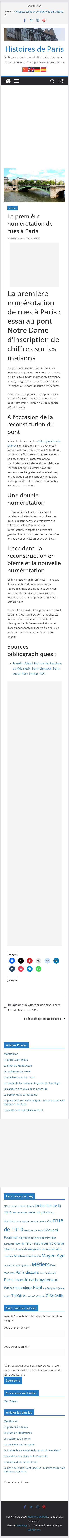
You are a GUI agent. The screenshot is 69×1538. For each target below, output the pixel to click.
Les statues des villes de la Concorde (25, 1089)
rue (44, 1288)
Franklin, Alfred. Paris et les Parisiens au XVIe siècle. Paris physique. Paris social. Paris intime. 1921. (37, 668)
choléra (43, 1221)
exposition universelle (31, 1237)
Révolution (52, 1288)
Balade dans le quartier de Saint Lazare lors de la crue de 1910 (34, 1007)
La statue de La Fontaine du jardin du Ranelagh (32, 1083)
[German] (37, 69)
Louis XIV (21, 1249)
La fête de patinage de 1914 (42, 1019)
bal (52, 1213)
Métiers (41, 1264)
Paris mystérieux (43, 1279)
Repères (12, 208)
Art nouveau (19, 1212)
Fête (53, 1237)
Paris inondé (16, 1279)
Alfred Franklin (11, 1206)
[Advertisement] (34, 121)
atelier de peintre (39, 1212)
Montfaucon (11, 1054)
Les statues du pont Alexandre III (23, 1110)
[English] (31, 69)
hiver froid (48, 1243)
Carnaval (34, 1221)
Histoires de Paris (34, 49)
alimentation (26, 1206)
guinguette (9, 1244)
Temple (7, 1296)
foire (47, 1237)
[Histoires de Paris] (8, 81)
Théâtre (18, 1295)
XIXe (50, 1295)
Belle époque (22, 1221)
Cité (49, 1221)
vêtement (40, 1296)
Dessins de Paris (34, 1230)
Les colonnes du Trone (17, 1071)
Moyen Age (53, 1255)
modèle (8, 1256)
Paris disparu (27, 1272)
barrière (9, 1221)
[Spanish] (44, 69)
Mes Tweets (11, 1401)
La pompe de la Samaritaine (20, 1094)
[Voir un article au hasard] (61, 81)
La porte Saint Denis (16, 1059)
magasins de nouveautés (45, 1249)
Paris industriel (48, 1273)
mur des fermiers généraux (17, 1265)
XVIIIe (59, 1295)
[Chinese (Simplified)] (25, 69)
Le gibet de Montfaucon (18, 1065)
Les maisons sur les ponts (19, 1077)
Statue (61, 1288)
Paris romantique (18, 1287)
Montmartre (22, 1256)
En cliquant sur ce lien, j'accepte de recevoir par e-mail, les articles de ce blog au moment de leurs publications (32, 1370)
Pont (37, 1287)
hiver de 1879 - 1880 (27, 1243)
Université (30, 1296)
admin (36, 238)
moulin (36, 1256)
